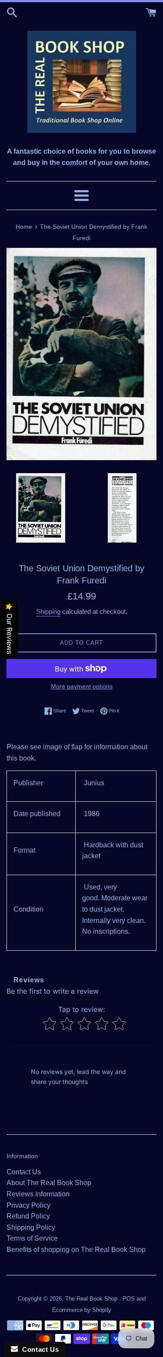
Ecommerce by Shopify (81, 1310)
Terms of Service (32, 1238)
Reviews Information (38, 1194)
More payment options (82, 686)
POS (129, 1298)
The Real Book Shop (92, 1298)
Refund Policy (28, 1216)
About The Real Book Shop (49, 1182)
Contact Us (24, 1172)
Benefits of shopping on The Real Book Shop (76, 1249)
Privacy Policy (28, 1205)
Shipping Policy (31, 1227)
